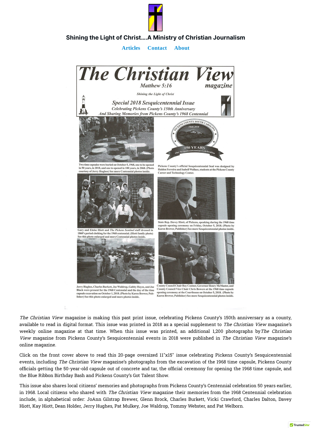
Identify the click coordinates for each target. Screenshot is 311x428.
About (182, 48)
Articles (131, 48)
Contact (157, 48)
